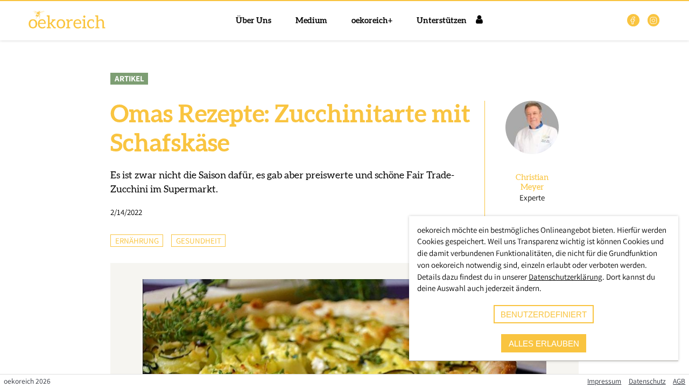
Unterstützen (442, 21)
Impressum (604, 381)
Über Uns (253, 21)
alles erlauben (544, 343)
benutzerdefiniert (544, 314)
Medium (311, 21)
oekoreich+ (371, 21)
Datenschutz (647, 381)
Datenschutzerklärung (565, 277)
